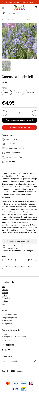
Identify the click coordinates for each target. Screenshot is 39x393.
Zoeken (4, 295)
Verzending (14, 267)
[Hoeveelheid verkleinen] (4, 113)
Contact (5, 292)
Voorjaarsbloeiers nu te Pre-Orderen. (19, 2)
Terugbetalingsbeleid (9, 318)
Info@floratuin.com (9, 341)
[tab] (12, 248)
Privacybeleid (7, 324)
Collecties (11, 20)
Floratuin (19, 371)
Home (3, 20)
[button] (35, 7)
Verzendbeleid (7, 321)
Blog (3, 304)
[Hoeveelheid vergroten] (34, 113)
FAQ (3, 286)
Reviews (5, 301)
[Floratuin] (19, 7)
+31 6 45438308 (8, 345)
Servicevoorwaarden (9, 315)
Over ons (5, 289)
